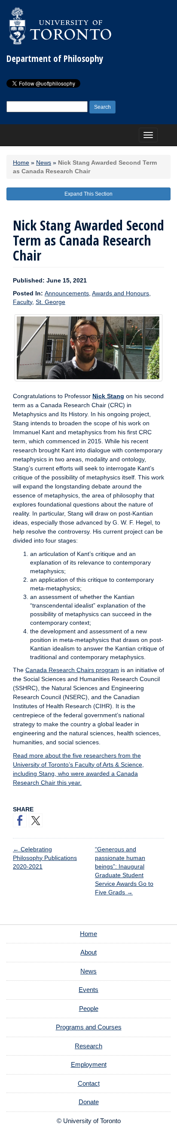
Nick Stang (108, 396)
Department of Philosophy (54, 58)
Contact (89, 1083)
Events (88, 989)
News (43, 162)
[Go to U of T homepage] (60, 25)
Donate (89, 1101)
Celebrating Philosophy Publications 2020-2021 (45, 858)
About (88, 952)
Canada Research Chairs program (72, 669)
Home (21, 162)
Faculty (22, 301)
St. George (50, 301)
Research (88, 1046)
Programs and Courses (89, 1027)
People (88, 1008)
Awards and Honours (120, 293)
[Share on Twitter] (36, 820)
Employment (89, 1064)
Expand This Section (88, 194)
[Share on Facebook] (20, 820)
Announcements (67, 293)
